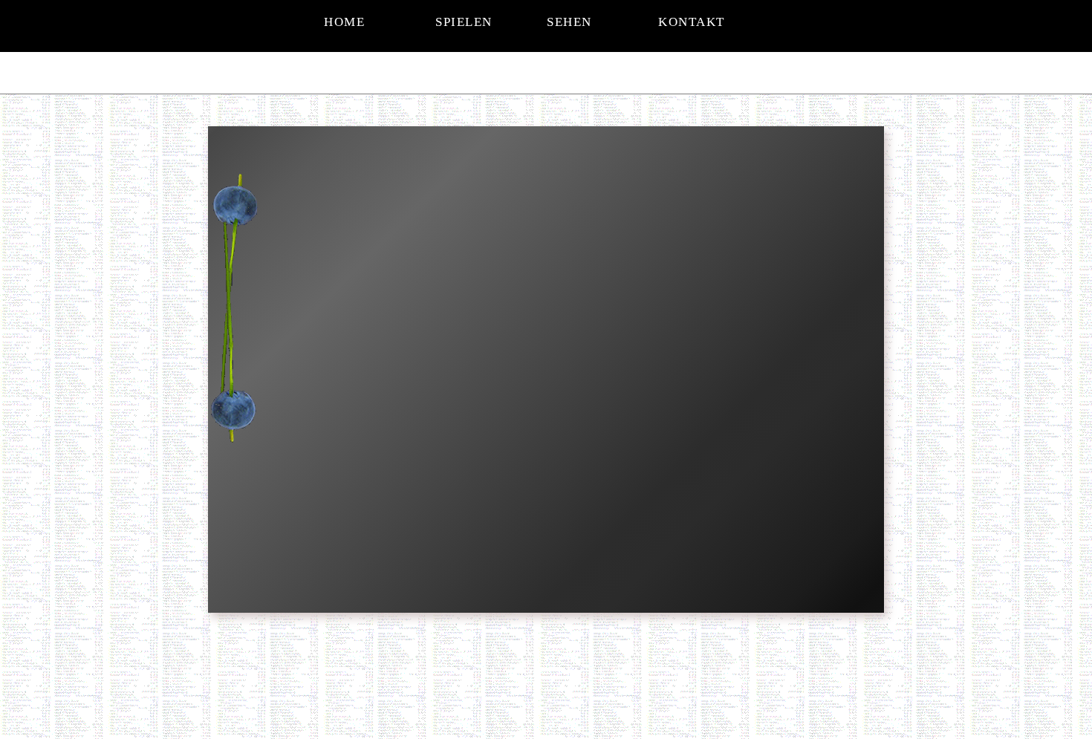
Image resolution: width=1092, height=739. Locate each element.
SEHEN (569, 22)
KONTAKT (691, 22)
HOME (344, 22)
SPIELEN (464, 22)
